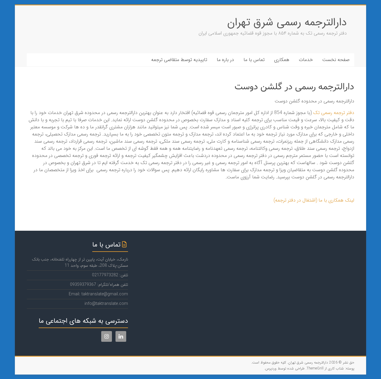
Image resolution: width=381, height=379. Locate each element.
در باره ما (225, 59)
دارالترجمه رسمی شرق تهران (287, 22)
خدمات (306, 59)
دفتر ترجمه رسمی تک (333, 112)
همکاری (281, 59)
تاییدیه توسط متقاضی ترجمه (179, 59)
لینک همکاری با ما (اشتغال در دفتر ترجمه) (314, 200)
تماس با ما (254, 59)
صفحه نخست (335, 59)
